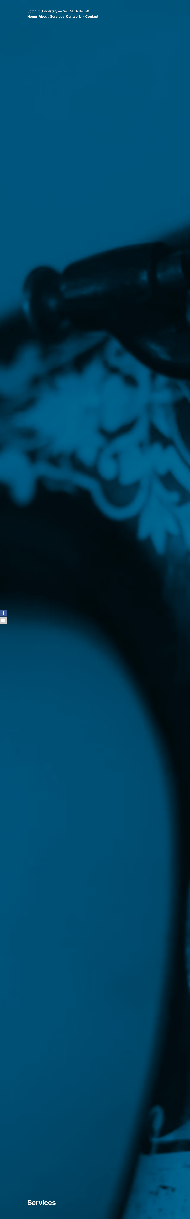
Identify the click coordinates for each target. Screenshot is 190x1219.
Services (57, 16)
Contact (91, 16)
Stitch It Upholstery (42, 11)
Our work (73, 16)
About (44, 16)
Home (32, 16)
